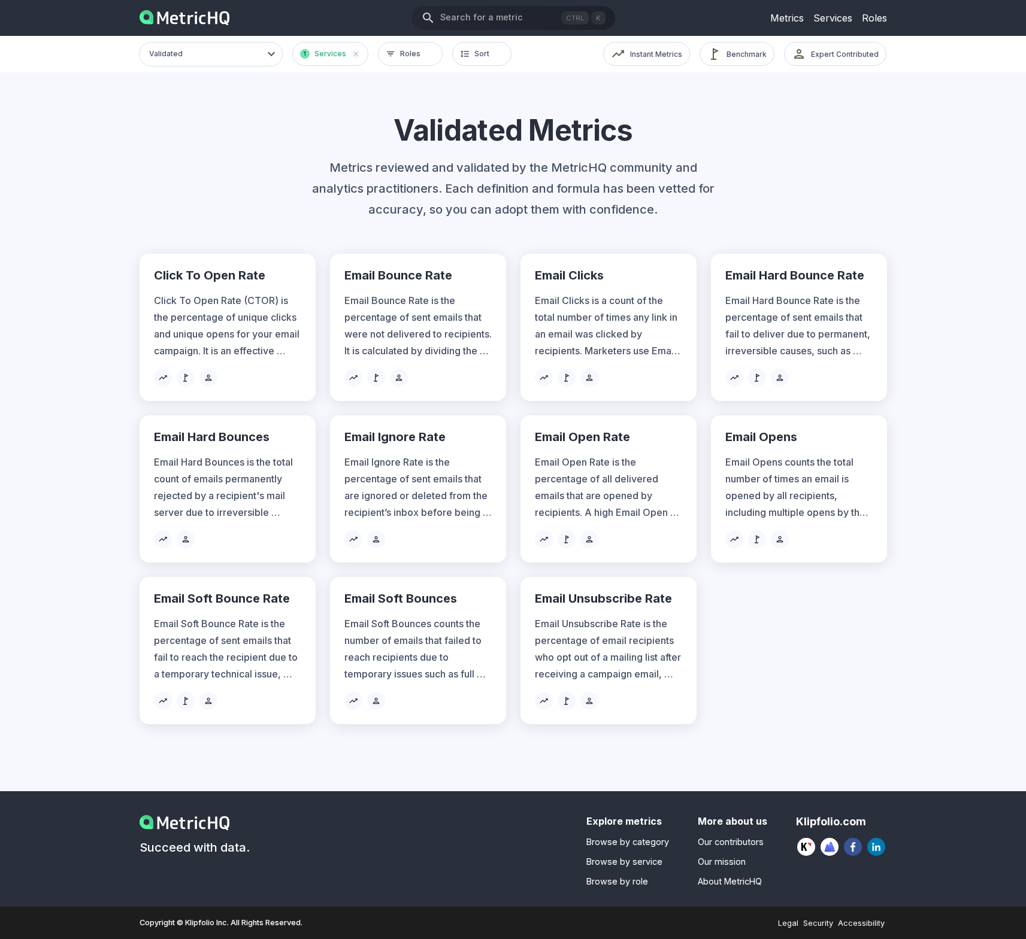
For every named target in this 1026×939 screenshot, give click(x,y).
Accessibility (861, 923)
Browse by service (624, 861)
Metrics (787, 18)
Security (818, 923)
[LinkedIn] (876, 846)
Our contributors (731, 842)
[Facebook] (853, 846)
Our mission (722, 861)
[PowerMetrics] (829, 846)
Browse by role (617, 881)
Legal (788, 923)
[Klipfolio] (806, 846)
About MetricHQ (730, 881)
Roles (874, 18)
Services (832, 18)
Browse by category (627, 842)
